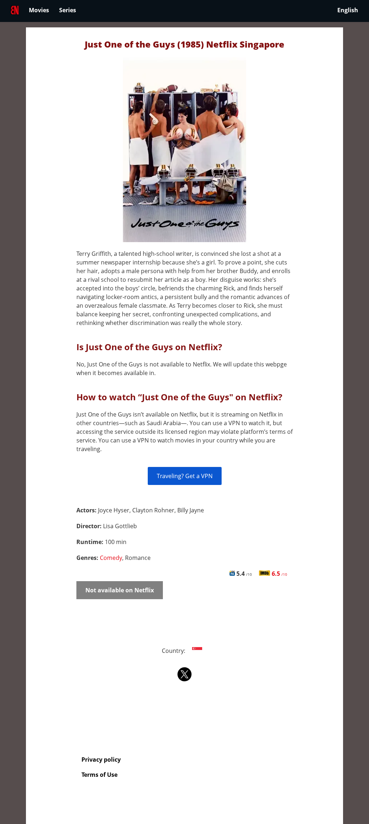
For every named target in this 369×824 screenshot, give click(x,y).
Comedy (111, 558)
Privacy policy (101, 759)
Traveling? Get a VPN (185, 476)
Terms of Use (99, 775)
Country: (174, 651)
